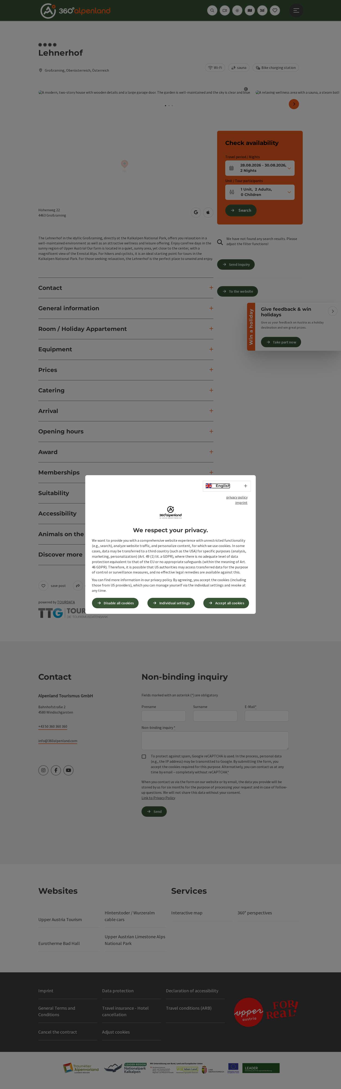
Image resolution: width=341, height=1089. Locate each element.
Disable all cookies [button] (119, 603)
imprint (241, 502)
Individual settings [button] (174, 603)
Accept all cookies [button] (229, 603)
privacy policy (237, 497)
